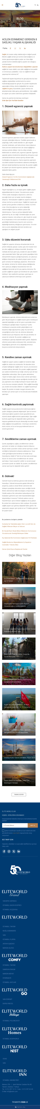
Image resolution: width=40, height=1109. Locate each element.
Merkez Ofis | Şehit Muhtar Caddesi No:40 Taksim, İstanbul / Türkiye (17, 1086)
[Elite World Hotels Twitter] (20, 48)
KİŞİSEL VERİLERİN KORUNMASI (13, 815)
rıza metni (16, 833)
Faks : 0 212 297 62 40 (25, 1089)
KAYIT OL (32, 825)
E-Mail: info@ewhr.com (10, 1091)
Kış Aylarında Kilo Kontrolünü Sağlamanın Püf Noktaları (19, 538)
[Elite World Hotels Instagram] (15, 48)
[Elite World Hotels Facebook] (10, 48)
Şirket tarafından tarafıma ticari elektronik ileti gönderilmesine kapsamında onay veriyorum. (18, 833)
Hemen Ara (21, 1107)
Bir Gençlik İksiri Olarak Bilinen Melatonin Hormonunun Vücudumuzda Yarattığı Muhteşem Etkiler (19, 532)
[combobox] (35, 5)
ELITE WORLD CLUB (9, 811)
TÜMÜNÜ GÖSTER (19, 794)
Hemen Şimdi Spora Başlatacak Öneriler (14, 549)
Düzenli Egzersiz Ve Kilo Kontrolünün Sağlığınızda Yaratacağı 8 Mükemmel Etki (18, 178)
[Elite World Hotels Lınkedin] (24, 48)
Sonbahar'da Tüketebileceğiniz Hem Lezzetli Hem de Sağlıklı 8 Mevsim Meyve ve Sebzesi (18, 525)
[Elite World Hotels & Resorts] (38, 5)
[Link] (2, 5)
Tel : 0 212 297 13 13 (9, 1089)
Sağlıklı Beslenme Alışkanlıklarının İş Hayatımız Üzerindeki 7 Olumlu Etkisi (16, 543)
